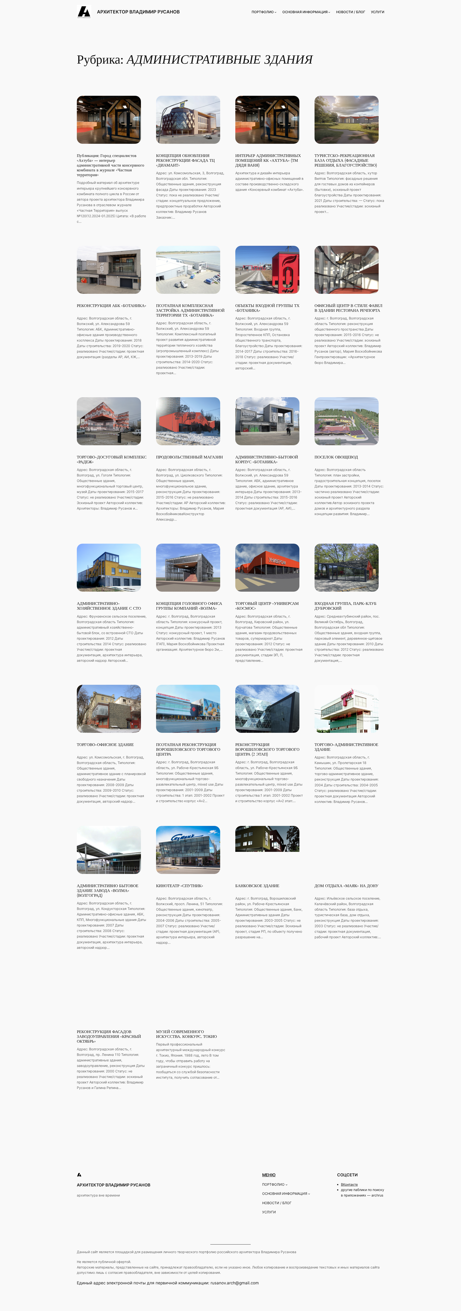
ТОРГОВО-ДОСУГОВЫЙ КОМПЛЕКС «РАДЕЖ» (111, 459)
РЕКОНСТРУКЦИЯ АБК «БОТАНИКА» (111, 305)
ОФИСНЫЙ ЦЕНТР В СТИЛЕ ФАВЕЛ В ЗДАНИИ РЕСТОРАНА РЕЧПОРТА (348, 308)
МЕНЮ (269, 1175)
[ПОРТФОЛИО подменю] (275, 12)
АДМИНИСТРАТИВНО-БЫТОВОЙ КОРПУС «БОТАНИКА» (266, 459)
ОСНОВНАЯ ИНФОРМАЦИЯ (305, 12)
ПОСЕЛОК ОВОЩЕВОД (336, 457)
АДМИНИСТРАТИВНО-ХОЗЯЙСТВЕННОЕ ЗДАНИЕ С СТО (109, 606)
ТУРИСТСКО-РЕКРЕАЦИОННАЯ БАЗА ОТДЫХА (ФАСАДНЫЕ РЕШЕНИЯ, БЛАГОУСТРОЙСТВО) (346, 160)
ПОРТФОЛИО (263, 12)
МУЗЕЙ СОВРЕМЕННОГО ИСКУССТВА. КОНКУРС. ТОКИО (186, 1034)
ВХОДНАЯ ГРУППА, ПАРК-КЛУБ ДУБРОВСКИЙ (345, 606)
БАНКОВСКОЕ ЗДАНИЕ (257, 886)
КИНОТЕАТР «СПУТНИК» (179, 886)
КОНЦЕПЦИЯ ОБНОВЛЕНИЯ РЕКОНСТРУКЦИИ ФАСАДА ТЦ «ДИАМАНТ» (185, 160)
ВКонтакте (349, 1184)
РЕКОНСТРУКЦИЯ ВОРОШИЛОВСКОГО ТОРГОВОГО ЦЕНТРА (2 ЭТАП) (267, 749)
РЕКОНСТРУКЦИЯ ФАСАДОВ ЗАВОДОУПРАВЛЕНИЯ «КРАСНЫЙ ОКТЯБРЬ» (109, 1036)
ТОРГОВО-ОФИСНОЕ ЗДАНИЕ (105, 744)
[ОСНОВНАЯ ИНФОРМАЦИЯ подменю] (329, 12)
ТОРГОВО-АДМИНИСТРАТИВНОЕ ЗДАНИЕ (346, 747)
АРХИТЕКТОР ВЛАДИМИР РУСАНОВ (138, 12)
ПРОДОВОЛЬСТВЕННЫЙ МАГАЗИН (189, 457)
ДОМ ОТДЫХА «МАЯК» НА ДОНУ (346, 886)
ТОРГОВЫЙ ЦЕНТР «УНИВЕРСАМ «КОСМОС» (267, 606)
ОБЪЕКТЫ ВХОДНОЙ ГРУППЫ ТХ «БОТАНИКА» (267, 308)
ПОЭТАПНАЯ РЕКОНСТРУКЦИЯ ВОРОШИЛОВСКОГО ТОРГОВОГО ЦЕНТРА (188, 749)
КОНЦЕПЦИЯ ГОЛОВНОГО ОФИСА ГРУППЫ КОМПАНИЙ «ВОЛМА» (189, 606)
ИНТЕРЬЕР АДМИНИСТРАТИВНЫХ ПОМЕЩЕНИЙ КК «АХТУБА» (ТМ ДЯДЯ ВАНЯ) (268, 160)
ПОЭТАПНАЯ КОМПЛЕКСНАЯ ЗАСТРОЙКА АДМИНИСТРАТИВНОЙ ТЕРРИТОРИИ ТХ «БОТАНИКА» (190, 310)
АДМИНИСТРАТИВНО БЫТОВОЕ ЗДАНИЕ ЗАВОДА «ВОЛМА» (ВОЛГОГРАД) (107, 891)
